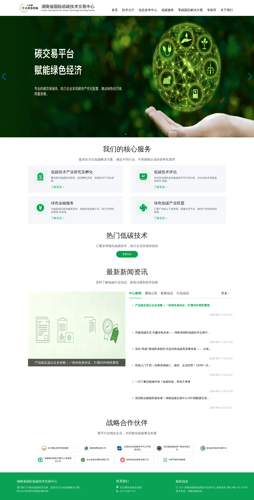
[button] (250, 76)
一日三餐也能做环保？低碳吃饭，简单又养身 (162, 381)
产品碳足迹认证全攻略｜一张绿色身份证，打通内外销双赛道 (172, 305)
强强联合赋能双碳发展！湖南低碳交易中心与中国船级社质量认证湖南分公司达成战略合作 (173, 398)
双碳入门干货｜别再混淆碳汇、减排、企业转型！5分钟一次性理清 (173, 365)
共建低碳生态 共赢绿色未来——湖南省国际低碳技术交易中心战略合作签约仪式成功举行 (173, 332)
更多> (225, 293)
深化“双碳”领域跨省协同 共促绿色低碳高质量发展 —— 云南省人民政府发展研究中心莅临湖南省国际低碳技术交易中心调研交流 (173, 348)
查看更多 (127, 254)
